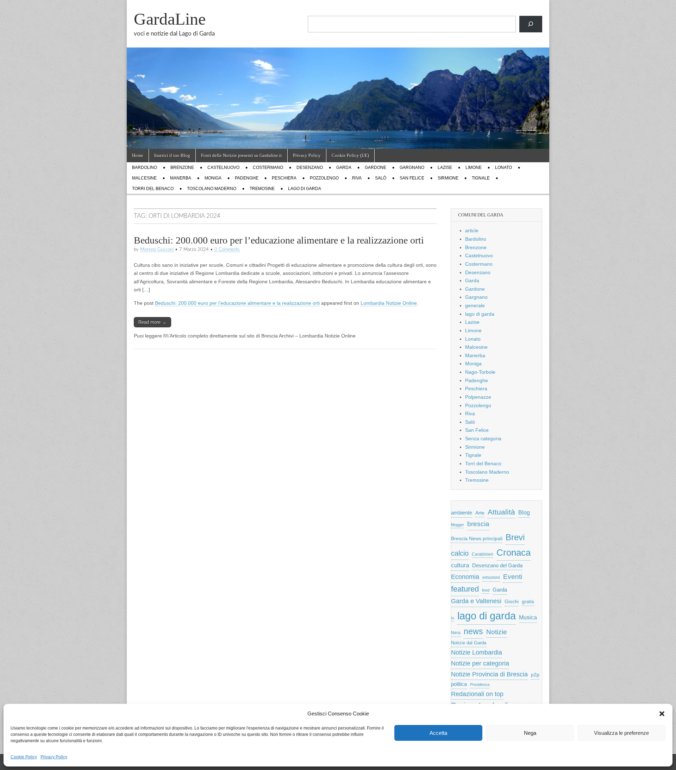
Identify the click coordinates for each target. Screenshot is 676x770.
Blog (524, 513)
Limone (473, 167)
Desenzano (309, 167)
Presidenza (479, 684)
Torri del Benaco (153, 188)
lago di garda (304, 188)
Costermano (268, 167)
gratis (528, 601)
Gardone (375, 167)
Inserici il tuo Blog (172, 155)
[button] (661, 713)
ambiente (461, 513)
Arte (479, 513)
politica (459, 684)
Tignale (481, 178)
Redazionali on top (477, 694)
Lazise (445, 167)
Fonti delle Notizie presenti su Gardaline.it (241, 155)
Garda (343, 167)
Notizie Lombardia (476, 652)
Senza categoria (483, 438)
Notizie (496, 632)
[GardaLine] (338, 74)
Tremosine (262, 188)
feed (485, 590)
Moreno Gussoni (157, 249)
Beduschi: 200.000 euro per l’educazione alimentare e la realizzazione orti (279, 240)
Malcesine (144, 178)
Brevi (515, 537)
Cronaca (513, 552)
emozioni (491, 577)
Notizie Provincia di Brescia (489, 674)
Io (452, 618)
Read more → (152, 322)
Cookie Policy (24, 757)
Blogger (457, 525)
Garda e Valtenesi (476, 601)
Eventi (512, 576)
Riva (357, 178)
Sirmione (448, 178)
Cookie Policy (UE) (350, 155)
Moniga (213, 178)
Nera (456, 632)
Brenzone (182, 167)
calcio (460, 553)
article (471, 230)
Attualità (501, 512)
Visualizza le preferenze (621, 733)
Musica (528, 617)
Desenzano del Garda (497, 565)
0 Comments (227, 249)
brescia (478, 524)
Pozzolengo (324, 178)
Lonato (503, 167)
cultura (460, 565)
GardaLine (170, 19)
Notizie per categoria (480, 663)
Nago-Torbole (480, 372)
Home (137, 155)
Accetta (438, 733)
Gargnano (412, 167)
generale (475, 305)
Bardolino (144, 167)
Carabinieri (482, 554)
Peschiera (284, 178)
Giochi (512, 601)
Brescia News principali (476, 538)
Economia (465, 576)
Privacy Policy (53, 757)
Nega (530, 733)
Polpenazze (478, 397)
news (473, 631)
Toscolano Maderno (211, 188)
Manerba (180, 178)
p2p (535, 674)
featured (465, 589)
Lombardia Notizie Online (389, 303)
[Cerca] (530, 24)
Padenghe (246, 178)
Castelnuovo (223, 167)
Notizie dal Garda (468, 642)
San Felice (412, 178)
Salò (380, 178)
